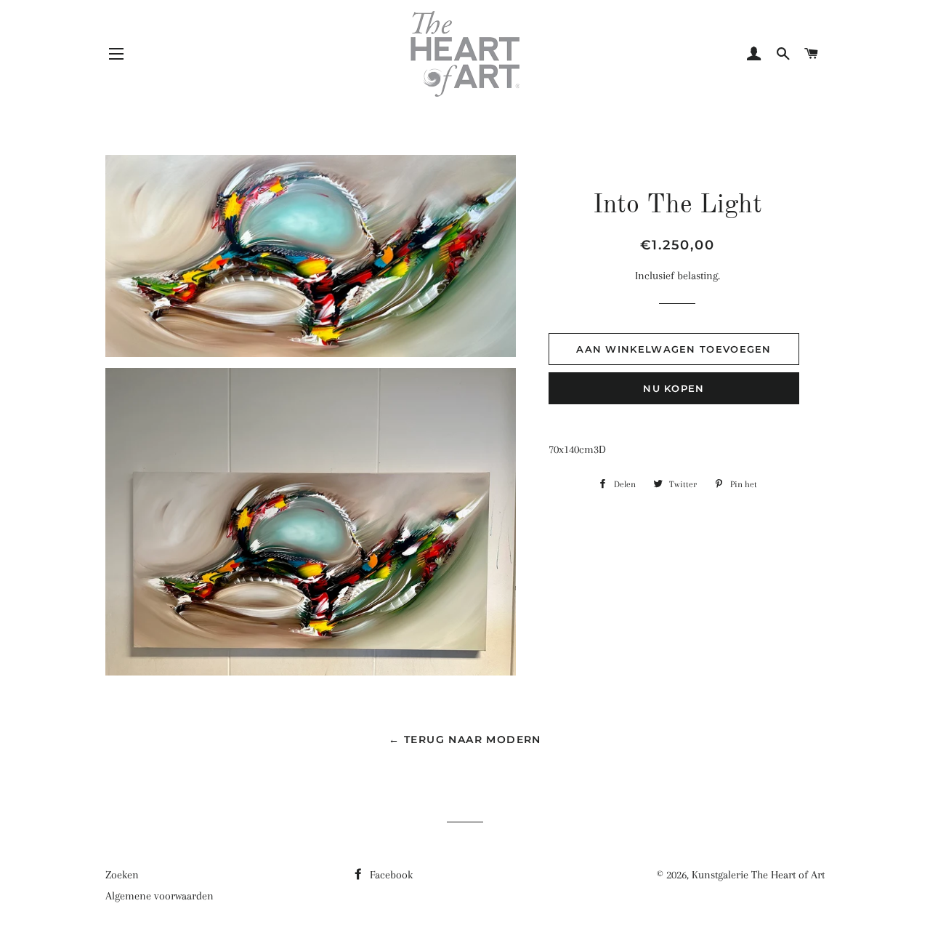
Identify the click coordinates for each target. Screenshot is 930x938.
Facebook (390, 874)
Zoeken (122, 874)
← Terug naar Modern (465, 739)
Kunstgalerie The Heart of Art (758, 874)
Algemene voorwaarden (159, 895)
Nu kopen (673, 388)
